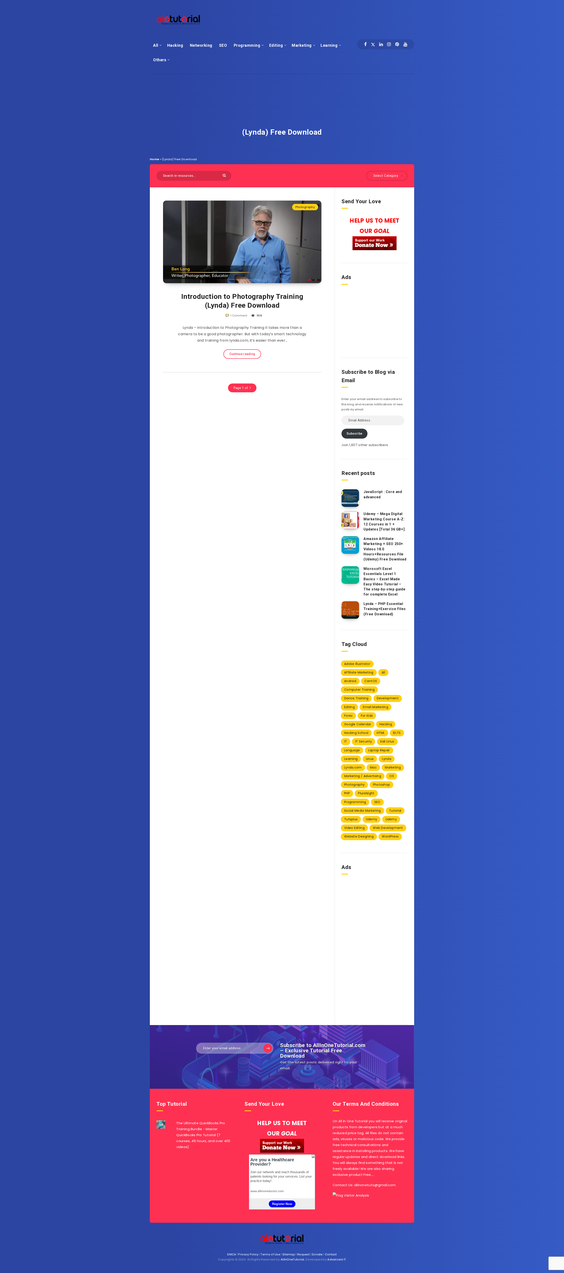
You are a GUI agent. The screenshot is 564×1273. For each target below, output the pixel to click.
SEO (223, 45)
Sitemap (288, 1254)
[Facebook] (365, 44)
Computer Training (359, 689)
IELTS (397, 733)
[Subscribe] (267, 1048)
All (155, 45)
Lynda (386, 759)
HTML (381, 733)
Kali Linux (387, 741)
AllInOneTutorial (292, 1259)
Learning (329, 45)
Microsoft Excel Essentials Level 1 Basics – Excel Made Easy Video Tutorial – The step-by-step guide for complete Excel (384, 581)
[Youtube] (405, 44)
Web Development (388, 828)
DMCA (231, 1254)
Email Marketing (375, 707)
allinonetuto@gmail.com (375, 1185)
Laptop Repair (379, 750)
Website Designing (359, 836)
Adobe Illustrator (357, 664)
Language (352, 750)
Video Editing (354, 828)
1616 (259, 315)
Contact (331, 1254)
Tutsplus (351, 819)
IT (345, 741)
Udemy (371, 819)
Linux (370, 759)
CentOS (370, 681)
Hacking (175, 45)
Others (159, 60)
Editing (276, 45)
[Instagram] (389, 44)
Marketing (302, 45)
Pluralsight (366, 793)
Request (303, 1254)
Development (388, 698)
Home (154, 159)
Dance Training (356, 698)
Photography (305, 207)
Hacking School (356, 733)
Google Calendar (357, 724)
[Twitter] (373, 44)
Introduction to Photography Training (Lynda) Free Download (242, 300)
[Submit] (225, 175)
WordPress (390, 836)
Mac (373, 767)
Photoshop (381, 784)
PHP (347, 793)
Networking (201, 45)
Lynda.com (353, 767)
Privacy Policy (248, 1254)
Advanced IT (336, 1259)
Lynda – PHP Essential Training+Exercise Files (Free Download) (385, 609)
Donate (317, 1254)
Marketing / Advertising (362, 776)
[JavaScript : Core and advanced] (350, 498)
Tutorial (395, 810)
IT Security (363, 741)
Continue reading (242, 354)
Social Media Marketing (362, 810)
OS (391, 776)
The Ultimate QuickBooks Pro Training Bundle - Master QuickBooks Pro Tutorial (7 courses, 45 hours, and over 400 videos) (203, 1135)
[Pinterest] (397, 44)
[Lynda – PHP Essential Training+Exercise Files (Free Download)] (350, 610)
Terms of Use (270, 1254)
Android (350, 681)
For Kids (367, 715)
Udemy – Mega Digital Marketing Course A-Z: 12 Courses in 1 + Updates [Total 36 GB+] (384, 521)
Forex (348, 715)
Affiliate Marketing (358, 672)
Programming (247, 45)
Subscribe (354, 434)
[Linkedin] (381, 44)
